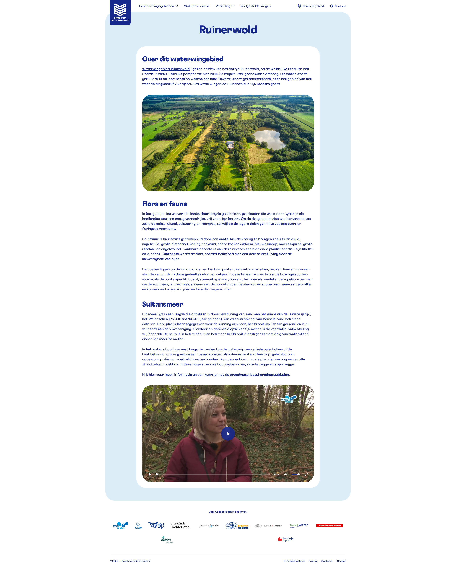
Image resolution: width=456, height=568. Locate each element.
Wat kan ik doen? (196, 6)
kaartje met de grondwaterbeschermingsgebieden (246, 374)
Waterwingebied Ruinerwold (166, 69)
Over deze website (294, 560)
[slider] (213, 474)
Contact (341, 560)
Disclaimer (327, 560)
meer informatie (178, 374)
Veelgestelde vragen (255, 6)
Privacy (313, 560)
